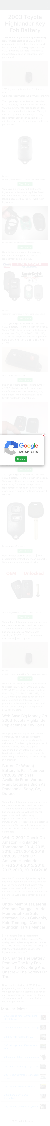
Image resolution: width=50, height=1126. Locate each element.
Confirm (21, 459)
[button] (25, 563)
